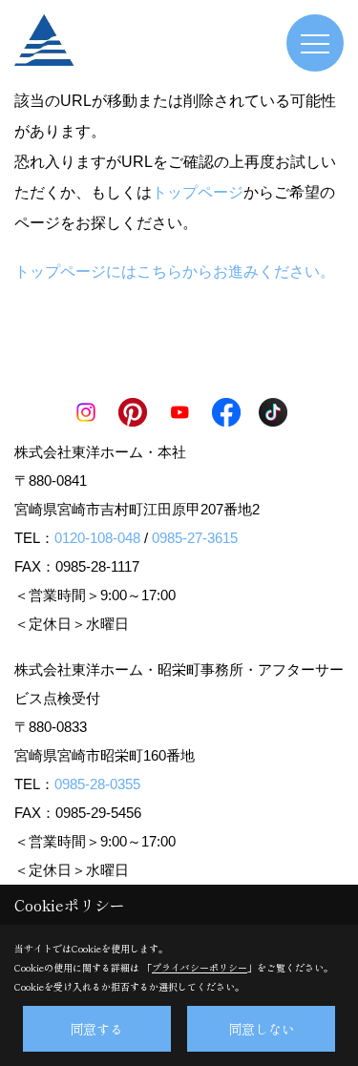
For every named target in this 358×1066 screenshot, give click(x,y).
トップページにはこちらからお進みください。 (174, 271)
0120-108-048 (97, 538)
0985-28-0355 (97, 784)
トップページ (197, 192)
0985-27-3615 (195, 538)
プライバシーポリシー (199, 967)
